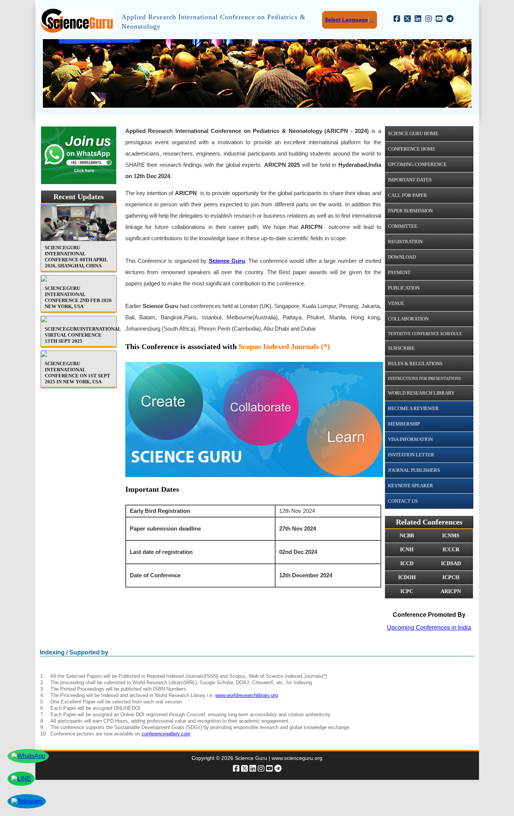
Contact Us (403, 501)
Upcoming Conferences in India (429, 627)
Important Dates (410, 180)
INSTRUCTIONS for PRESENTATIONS (424, 378)
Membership (404, 424)
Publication (404, 288)
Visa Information (410, 439)
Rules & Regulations (415, 363)
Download (402, 257)
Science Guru (227, 261)
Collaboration (408, 319)
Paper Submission (410, 211)
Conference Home (411, 149)
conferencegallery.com (165, 734)
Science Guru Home (413, 133)
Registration (405, 241)
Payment (399, 272)
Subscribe (401, 348)
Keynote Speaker (410, 485)
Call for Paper (407, 195)
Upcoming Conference (417, 164)
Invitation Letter (411, 455)
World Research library (421, 393)
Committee (402, 226)
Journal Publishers (414, 470)
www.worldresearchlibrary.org (246, 695)
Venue (396, 303)
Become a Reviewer (413, 408)
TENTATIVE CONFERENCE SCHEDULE (425, 333)
